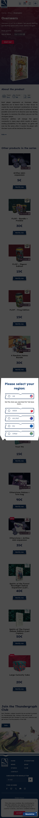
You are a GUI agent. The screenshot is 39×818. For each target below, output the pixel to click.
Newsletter (29, 814)
